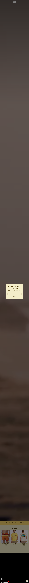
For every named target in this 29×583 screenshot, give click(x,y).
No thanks (14, 296)
